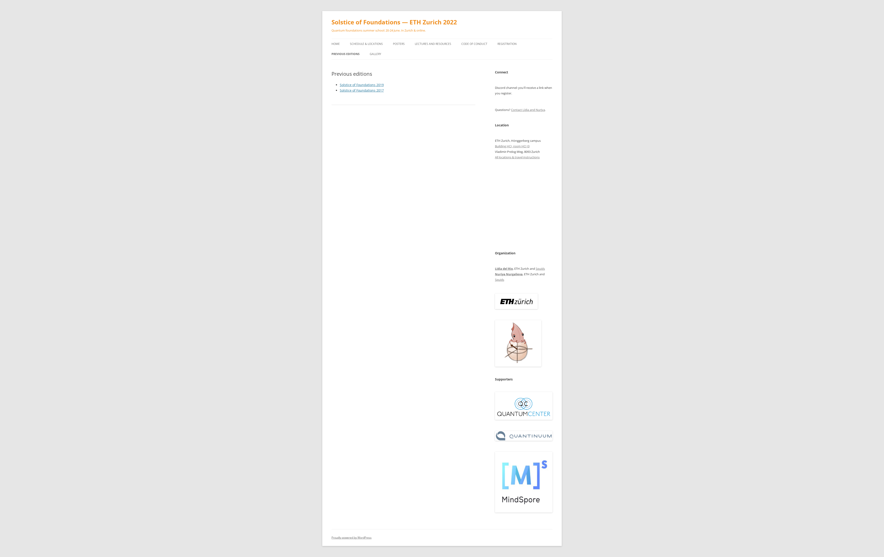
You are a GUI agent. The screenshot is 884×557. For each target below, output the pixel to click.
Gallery (375, 54)
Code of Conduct (474, 44)
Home (336, 44)
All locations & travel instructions (517, 157)
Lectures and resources (433, 44)
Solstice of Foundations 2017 (362, 90)
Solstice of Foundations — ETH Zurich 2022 (394, 22)
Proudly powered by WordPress (352, 538)
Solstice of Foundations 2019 (362, 85)
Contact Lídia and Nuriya (528, 110)
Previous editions (346, 54)
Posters (399, 44)
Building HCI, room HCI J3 (512, 146)
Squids (540, 269)
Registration (507, 44)
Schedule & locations (366, 44)
